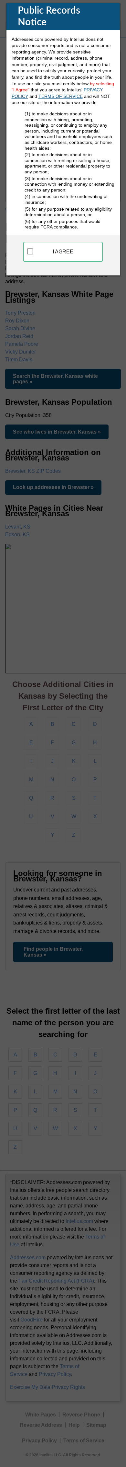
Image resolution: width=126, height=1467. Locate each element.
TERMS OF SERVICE (60, 96)
